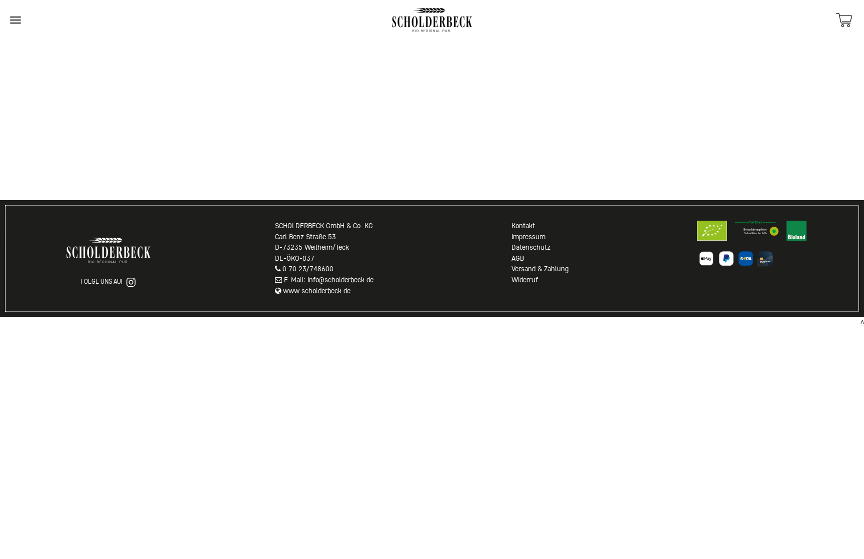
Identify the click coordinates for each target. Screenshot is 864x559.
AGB (518, 258)
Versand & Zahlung (540, 268)
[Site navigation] (16, 20)
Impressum (529, 236)
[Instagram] (131, 282)
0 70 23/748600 (308, 268)
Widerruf (525, 279)
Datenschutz (531, 247)
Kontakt (523, 225)
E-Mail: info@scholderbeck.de (329, 279)
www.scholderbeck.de (316, 290)
